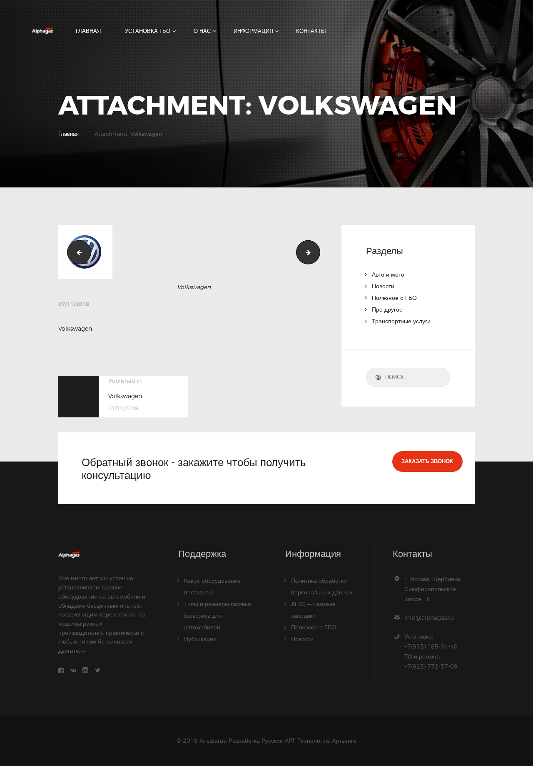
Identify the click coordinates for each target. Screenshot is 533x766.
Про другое (387, 309)
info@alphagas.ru (429, 617)
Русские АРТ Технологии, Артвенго (309, 740)
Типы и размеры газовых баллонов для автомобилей (218, 615)
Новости (383, 285)
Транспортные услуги (401, 320)
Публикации (200, 638)
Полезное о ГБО (394, 297)
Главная (68, 133)
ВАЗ (76, 251)
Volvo (317, 251)
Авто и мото (388, 274)
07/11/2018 (73, 304)
